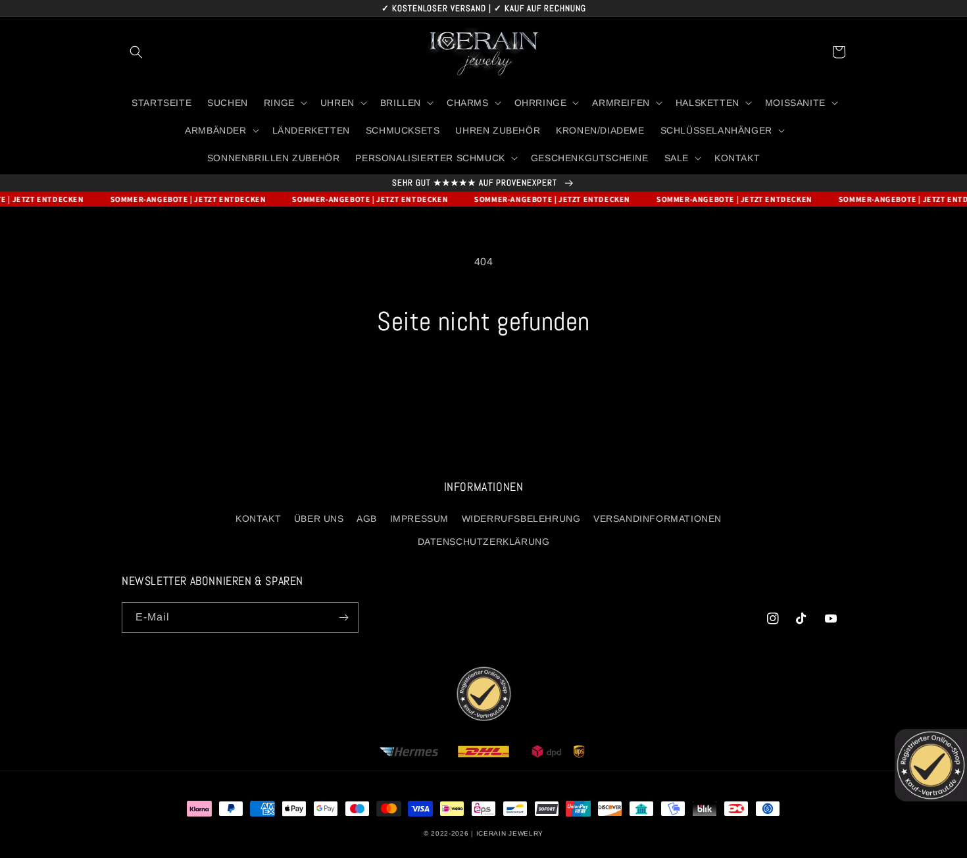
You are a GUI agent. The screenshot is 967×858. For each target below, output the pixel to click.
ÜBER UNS (319, 518)
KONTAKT (258, 518)
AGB (367, 518)
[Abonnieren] (343, 617)
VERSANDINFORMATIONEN (657, 518)
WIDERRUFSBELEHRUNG (521, 518)
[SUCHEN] (136, 52)
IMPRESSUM (419, 518)
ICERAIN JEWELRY (510, 833)
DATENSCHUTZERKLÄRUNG (484, 541)
